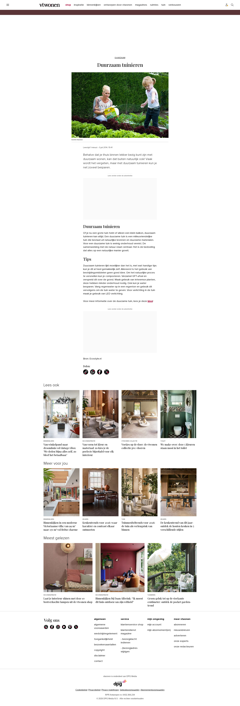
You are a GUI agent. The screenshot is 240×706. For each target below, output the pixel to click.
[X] (76, 627)
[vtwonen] (49, 5)
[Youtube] (64, 627)
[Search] (232, 5)
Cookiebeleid (81, 690)
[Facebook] (52, 627)
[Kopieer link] (85, 371)
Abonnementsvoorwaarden (152, 690)
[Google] (46, 627)
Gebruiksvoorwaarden (130, 690)
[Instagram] (58, 627)
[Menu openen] (8, 5)
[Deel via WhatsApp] (92, 371)
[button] (110, 690)
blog (150, 301)
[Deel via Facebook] (99, 371)
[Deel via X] (106, 371)
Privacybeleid (94, 690)
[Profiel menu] (226, 5)
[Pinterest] (70, 627)
